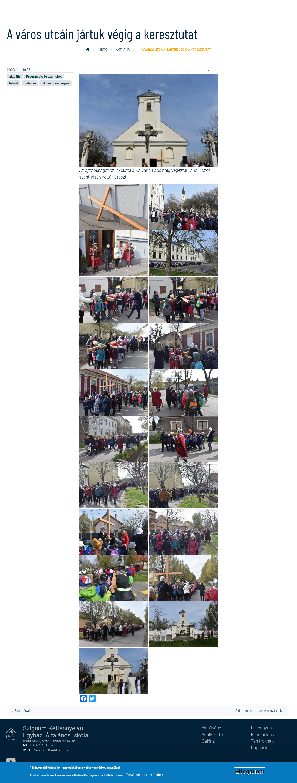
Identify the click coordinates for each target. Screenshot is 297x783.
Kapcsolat (260, 748)
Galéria (208, 741)
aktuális (123, 50)
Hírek (102, 50)
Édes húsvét (23, 711)
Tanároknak (262, 741)
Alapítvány (211, 728)
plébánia (30, 83)
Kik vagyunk (262, 728)
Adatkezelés (213, 734)
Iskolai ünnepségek (55, 83)
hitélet (13, 83)
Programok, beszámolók (44, 76)
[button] (148, 120)
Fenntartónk (262, 734)
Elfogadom (249, 771)
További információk (145, 774)
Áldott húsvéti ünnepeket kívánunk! (258, 711)
